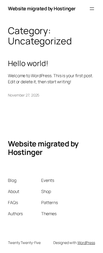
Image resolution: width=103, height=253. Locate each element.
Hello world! (28, 63)
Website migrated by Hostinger (42, 8)
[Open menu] (92, 9)
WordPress (86, 242)
